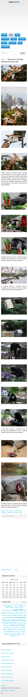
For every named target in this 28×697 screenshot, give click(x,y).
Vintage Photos (22, 629)
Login (15, 569)
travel (23, 634)
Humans (10, 615)
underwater (13, 636)
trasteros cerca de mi (6, 670)
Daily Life (18, 609)
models (23, 631)
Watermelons (18, 510)
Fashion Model (10, 613)
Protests (20, 623)
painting (11, 634)
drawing (18, 631)
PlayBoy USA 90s (5, 656)
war (18, 636)
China (21, 607)
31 (17, 585)
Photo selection (10, 617)
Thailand (16, 627)
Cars (24, 605)
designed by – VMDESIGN (8, 690)
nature (6, 634)
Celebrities (9, 607)
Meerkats (9, 512)
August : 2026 (14, 579)
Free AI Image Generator (7, 653)
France (25, 613)
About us (3, 685)
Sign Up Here (7, 569)
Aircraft (9, 605)
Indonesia (19, 615)
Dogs (25, 610)
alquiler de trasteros (6, 649)
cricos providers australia (7, 680)
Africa (4, 605)
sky (15, 634)
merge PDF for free (6, 667)
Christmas (3, 512)
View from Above (12, 629)
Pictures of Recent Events (14, 620)
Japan (24, 615)
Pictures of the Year (9, 623)
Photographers (20, 617)
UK (20, 627)
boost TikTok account (6, 677)
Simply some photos (17, 625)
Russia (24, 623)
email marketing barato (7, 673)
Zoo (7, 510)
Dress (4, 613)
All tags (24, 601)
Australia (11, 510)
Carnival (20, 605)
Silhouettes (6, 625)
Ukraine (5, 629)
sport (19, 634)
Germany (4, 615)
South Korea (6, 627)
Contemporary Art (7, 610)
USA (23, 627)
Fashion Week (18, 613)
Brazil (15, 605)
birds (14, 631)
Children (16, 607)
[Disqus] (13, 546)
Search (22, 53)
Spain (12, 627)
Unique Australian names (7, 663)
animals (3, 510)
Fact (2, 59)
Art (13, 605)
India (15, 615)
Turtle (20, 512)
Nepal (3, 617)
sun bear (15, 512)
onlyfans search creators (7, 660)
